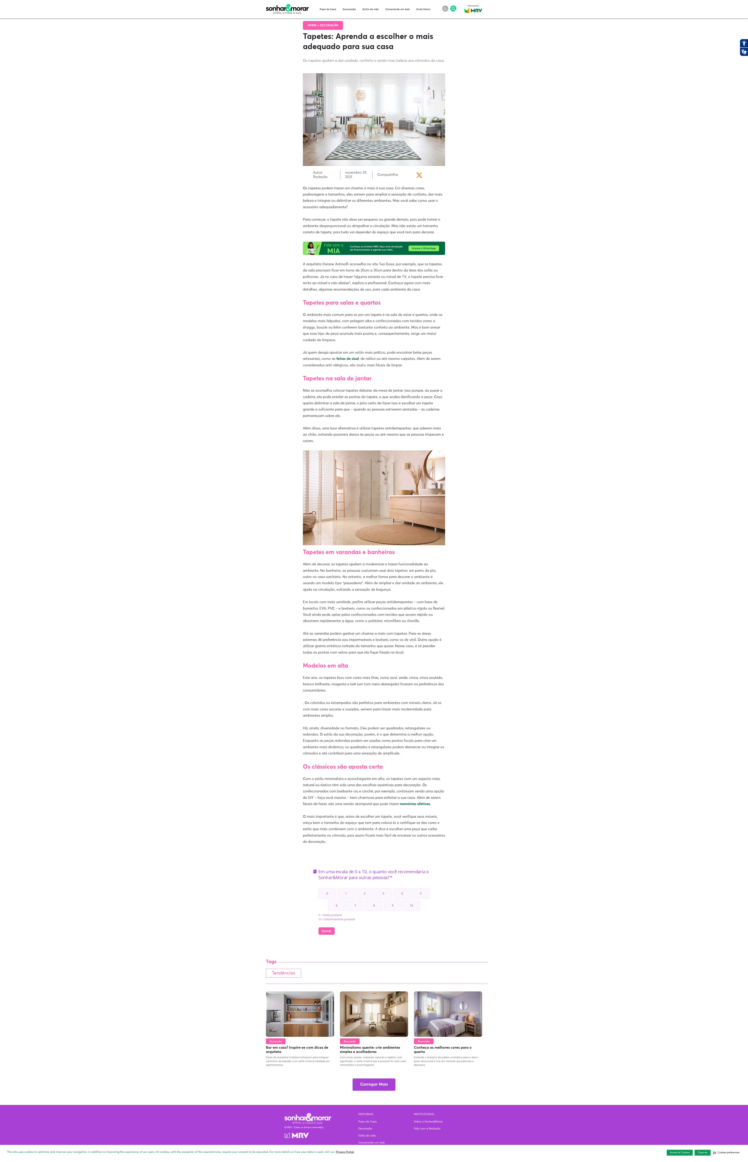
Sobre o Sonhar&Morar (428, 1121)
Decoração (349, 9)
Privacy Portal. (345, 1152)
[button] (726, 1153)
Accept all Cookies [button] (680, 1152)
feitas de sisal (347, 359)
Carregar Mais (374, 1085)
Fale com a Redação (427, 1128)
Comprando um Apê (397, 9)
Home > (314, 25)
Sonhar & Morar (287, 6)
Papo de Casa (328, 9)
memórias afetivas (415, 804)
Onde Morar (423, 9)
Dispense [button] (702, 1152)
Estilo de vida (371, 9)
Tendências (283, 973)
